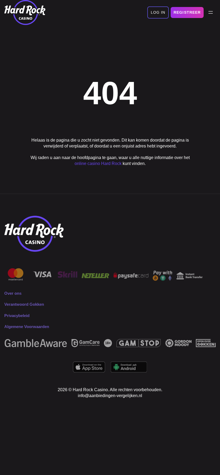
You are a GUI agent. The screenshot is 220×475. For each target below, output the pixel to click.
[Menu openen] (211, 12)
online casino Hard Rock (98, 163)
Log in (158, 12)
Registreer (187, 12)
